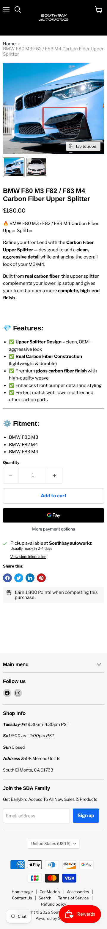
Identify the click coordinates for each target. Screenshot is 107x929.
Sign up (86, 815)
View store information (28, 557)
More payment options (53, 529)
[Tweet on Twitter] (18, 577)
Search (45, 898)
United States (50, 843)
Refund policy (53, 904)
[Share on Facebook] (7, 577)
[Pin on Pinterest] (41, 577)
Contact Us (22, 898)
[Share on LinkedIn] (30, 577)
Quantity (11, 462)
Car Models (50, 891)
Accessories (78, 891)
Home (9, 43)
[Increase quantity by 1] (54, 475)
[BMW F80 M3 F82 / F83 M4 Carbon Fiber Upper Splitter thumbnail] (13, 167)
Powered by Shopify (53, 918)
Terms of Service (73, 898)
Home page (22, 891)
